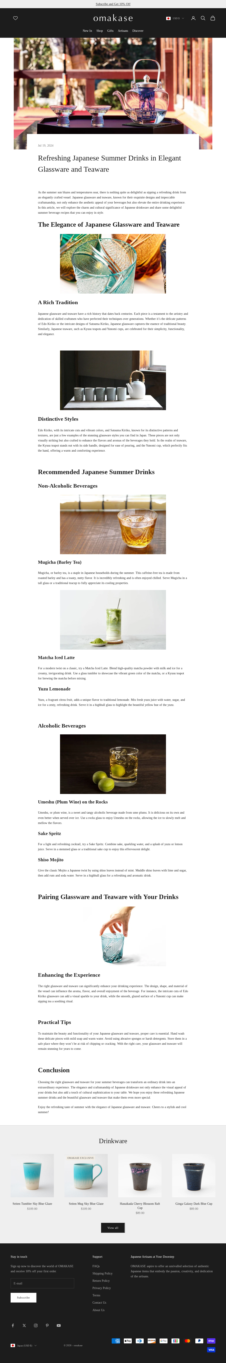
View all (112, 1227)
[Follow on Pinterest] (47, 1325)
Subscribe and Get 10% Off (113, 4)
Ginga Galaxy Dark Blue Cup (193, 1203)
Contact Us (99, 1302)
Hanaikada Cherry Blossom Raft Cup (140, 1206)
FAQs (96, 1266)
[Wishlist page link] (15, 18)
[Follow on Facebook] (13, 1325)
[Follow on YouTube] (58, 1325)
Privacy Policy (101, 1288)
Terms (96, 1295)
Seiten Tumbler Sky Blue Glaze (32, 1203)
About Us (98, 1310)
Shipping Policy (102, 1273)
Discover (137, 30)
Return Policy (101, 1280)
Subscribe (23, 1297)
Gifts (110, 30)
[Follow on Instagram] (36, 1325)
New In (87, 30)
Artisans (123, 30)
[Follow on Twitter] (24, 1325)
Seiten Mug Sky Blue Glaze (86, 1203)
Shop (99, 30)
